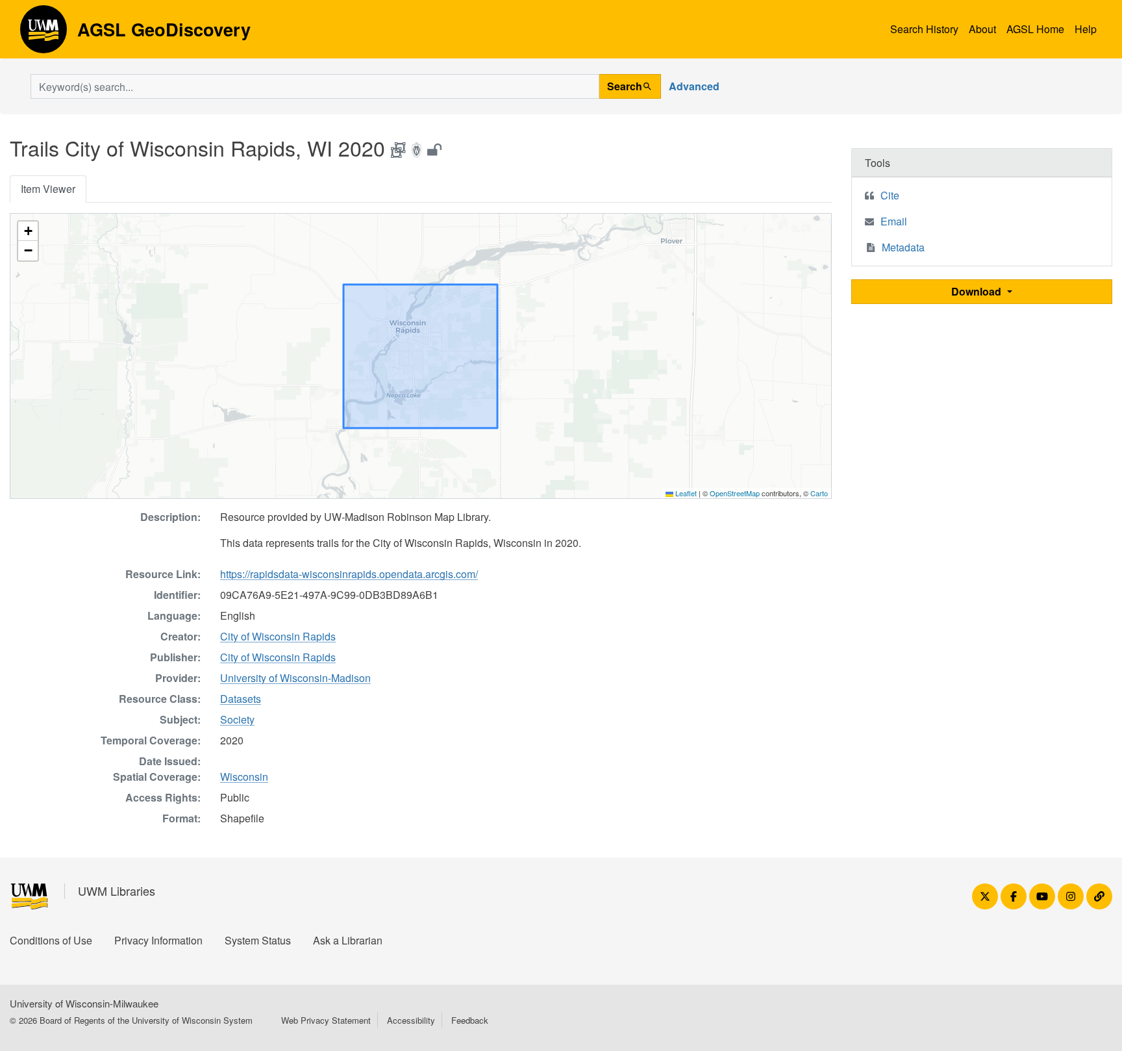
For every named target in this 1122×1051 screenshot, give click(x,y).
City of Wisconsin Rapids (278, 636)
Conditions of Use (51, 940)
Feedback (469, 1020)
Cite (889, 195)
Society (237, 719)
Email (893, 221)
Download (977, 291)
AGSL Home (1035, 28)
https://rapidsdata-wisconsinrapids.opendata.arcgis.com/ (349, 573)
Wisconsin (244, 776)
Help (1086, 28)
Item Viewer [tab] (48, 188)
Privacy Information (158, 940)
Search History (924, 28)
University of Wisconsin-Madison (295, 677)
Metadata (903, 247)
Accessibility (411, 1020)
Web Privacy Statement (326, 1020)
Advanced (694, 86)
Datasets (240, 698)
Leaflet (685, 493)
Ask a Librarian (347, 940)
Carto (819, 493)
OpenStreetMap (735, 493)
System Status (258, 940)
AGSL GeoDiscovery (43, 33)
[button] (28, 231)
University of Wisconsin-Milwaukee (84, 1003)
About (982, 28)
